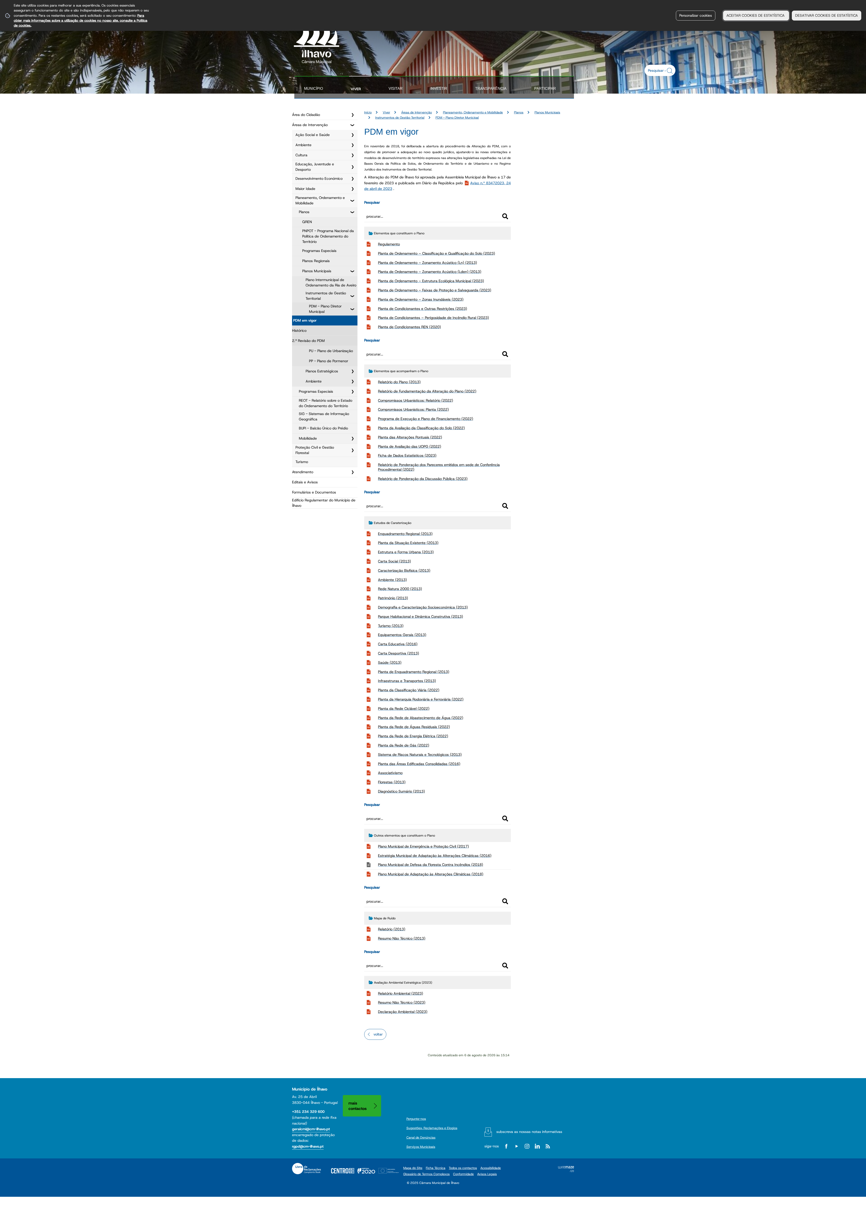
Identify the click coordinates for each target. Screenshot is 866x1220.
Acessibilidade (490, 1168)
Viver (356, 89)
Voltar (378, 1034)
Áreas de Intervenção (310, 124)
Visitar (396, 88)
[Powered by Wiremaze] (566, 1171)
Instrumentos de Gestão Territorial (326, 296)
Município (313, 88)
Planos (304, 212)
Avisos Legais (487, 1174)
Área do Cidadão (306, 114)
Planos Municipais (316, 271)
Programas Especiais (319, 250)
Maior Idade (305, 188)
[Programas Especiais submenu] (352, 392)
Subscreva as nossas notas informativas (529, 1131)
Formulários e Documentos (314, 492)
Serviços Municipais (420, 1147)
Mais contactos (357, 1105)
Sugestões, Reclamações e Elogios (431, 1128)
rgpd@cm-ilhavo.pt (308, 1146)
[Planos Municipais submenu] (352, 271)
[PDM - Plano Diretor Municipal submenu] (352, 309)
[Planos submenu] (352, 212)
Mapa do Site (412, 1168)
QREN (307, 221)
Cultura (301, 155)
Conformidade (463, 1174)
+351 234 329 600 (308, 1111)
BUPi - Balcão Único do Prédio (323, 428)
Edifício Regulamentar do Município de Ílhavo (323, 503)
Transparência (491, 88)
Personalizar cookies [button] (695, 15)
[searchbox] (658, 70)
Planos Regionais (316, 260)
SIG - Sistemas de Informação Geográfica (324, 416)
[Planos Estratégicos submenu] (352, 371)
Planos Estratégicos (322, 371)
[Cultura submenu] (352, 155)
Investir (438, 88)
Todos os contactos (463, 1168)
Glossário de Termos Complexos (426, 1174)
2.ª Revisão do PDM (308, 340)
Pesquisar (372, 202)
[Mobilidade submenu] (352, 438)
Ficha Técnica (435, 1168)
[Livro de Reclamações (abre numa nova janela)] (306, 1168)
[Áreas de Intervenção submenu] (352, 125)
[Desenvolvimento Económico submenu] (352, 179)
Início (368, 112)
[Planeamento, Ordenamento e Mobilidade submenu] (352, 200)
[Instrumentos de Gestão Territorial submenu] (352, 295)
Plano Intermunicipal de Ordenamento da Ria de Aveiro (331, 282)
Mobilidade (308, 438)
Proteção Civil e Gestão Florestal (314, 450)
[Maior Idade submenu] (352, 189)
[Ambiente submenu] (352, 145)
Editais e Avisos (305, 482)
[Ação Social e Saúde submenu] (352, 135)
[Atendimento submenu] (352, 472)
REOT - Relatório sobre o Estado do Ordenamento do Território (325, 403)
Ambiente (303, 145)
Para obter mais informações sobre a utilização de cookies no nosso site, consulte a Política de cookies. (80, 20)
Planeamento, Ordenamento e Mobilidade (320, 200)
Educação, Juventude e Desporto (314, 167)
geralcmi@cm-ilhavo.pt (311, 1129)
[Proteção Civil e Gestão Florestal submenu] (352, 450)
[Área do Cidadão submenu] (352, 115)
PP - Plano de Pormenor (328, 361)
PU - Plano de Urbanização (331, 350)
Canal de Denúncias (420, 1137)
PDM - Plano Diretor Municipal (325, 309)
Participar (545, 88)
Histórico (299, 330)
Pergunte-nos (416, 1119)
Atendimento (302, 472)
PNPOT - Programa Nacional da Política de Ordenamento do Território (328, 236)
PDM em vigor (305, 320)
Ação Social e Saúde (312, 134)
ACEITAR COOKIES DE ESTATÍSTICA (756, 15)
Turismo (301, 461)
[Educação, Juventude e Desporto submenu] (352, 166)
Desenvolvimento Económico (319, 178)
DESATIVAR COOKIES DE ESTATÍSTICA (826, 15)
